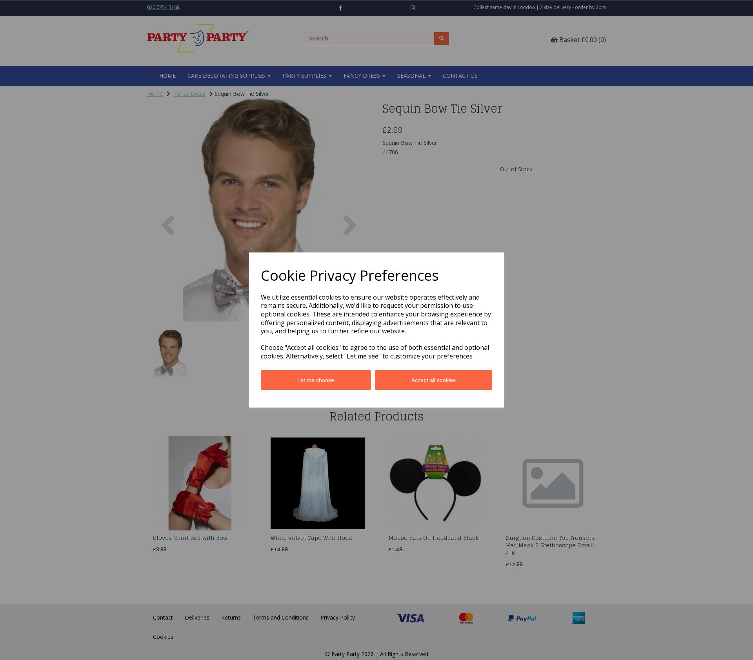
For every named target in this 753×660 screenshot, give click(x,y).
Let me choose (315, 380)
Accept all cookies (433, 380)
